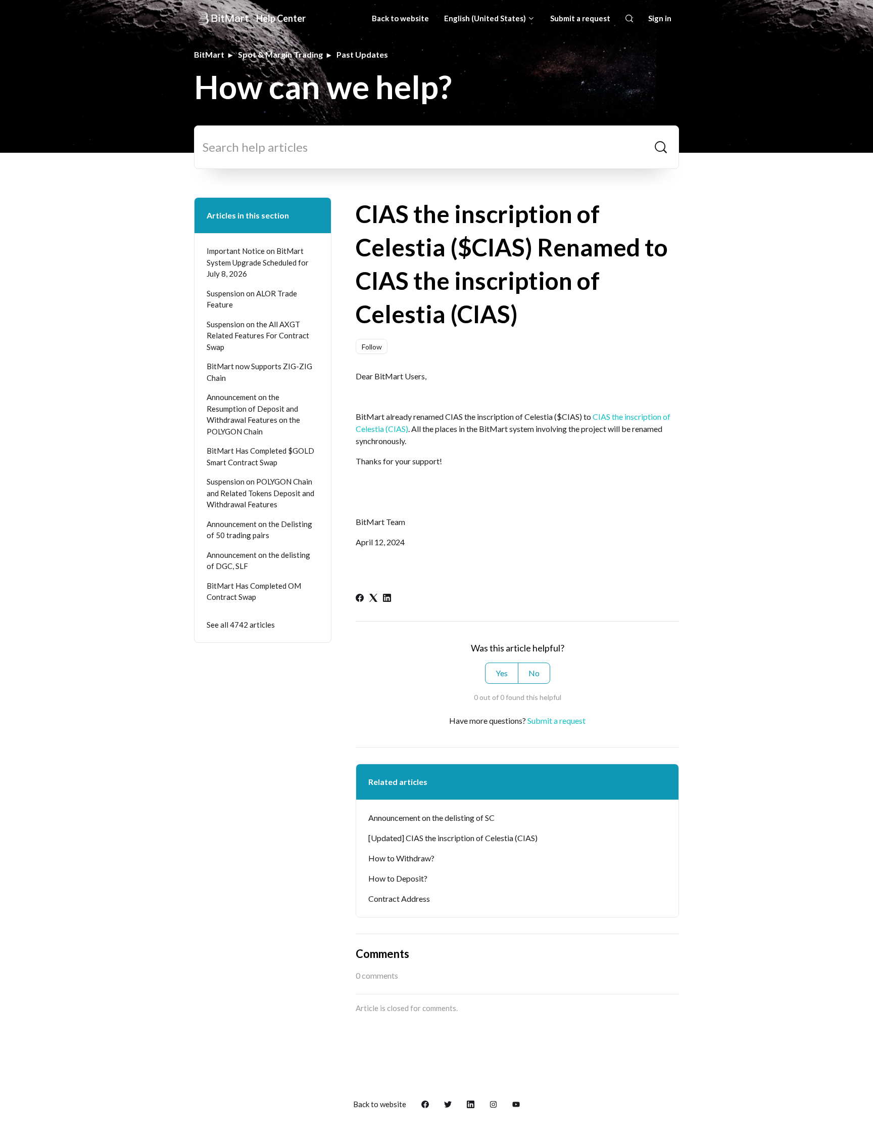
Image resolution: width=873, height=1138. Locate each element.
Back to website (400, 18)
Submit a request (580, 18)
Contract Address (399, 898)
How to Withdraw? (401, 858)
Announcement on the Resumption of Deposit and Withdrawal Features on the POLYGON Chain (253, 414)
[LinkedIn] (387, 598)
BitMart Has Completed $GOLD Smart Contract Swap (260, 456)
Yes (502, 673)
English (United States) (485, 18)
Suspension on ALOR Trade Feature (252, 299)
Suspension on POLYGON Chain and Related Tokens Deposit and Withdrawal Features (260, 493)
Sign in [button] (659, 18)
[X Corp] (373, 598)
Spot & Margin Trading (280, 54)
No (534, 673)
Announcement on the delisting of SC (431, 817)
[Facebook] (360, 598)
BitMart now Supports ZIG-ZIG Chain (259, 372)
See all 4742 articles (241, 624)
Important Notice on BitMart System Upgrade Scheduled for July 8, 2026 (258, 262)
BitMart (209, 54)
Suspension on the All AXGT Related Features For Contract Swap (258, 336)
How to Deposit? (397, 878)
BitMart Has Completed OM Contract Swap (254, 591)
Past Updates (362, 54)
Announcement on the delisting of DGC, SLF (258, 560)
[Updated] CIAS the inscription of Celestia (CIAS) (453, 838)
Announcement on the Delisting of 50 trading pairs (259, 529)
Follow (372, 346)
